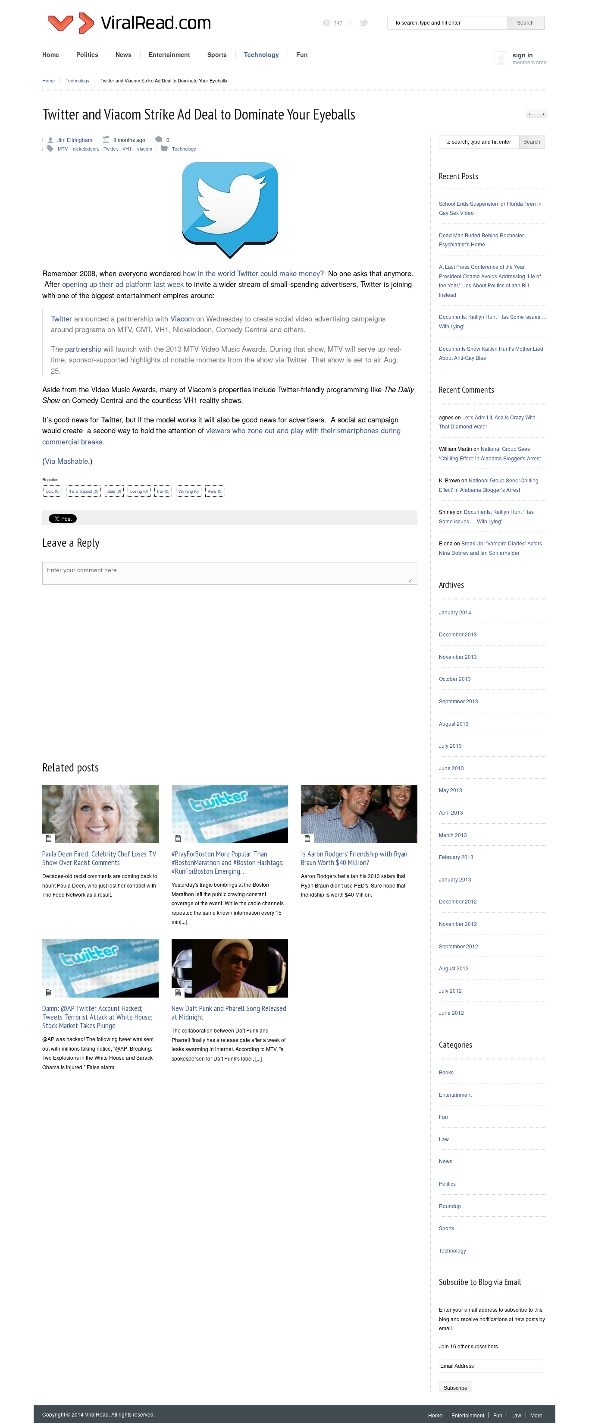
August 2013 (454, 723)
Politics (87, 54)
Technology (261, 54)
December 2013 (458, 634)
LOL (53, 491)
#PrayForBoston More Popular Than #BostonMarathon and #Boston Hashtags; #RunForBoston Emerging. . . (228, 862)
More (536, 1415)
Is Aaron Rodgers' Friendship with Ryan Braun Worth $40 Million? (354, 858)
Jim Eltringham (74, 139)
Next (541, 114)
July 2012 (450, 990)
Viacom (182, 318)
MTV (62, 148)
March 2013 (453, 834)
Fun (302, 54)
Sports (217, 54)
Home (50, 54)
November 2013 (458, 656)
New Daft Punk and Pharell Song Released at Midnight (229, 1012)
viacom (144, 148)
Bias (114, 491)
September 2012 (458, 946)
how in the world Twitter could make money (251, 273)
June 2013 (451, 767)
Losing (139, 491)
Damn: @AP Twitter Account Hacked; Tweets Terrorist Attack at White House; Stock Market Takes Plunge (97, 1016)
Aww (215, 491)
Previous (531, 114)
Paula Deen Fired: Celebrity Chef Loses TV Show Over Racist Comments (99, 858)
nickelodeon (85, 148)
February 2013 (456, 856)
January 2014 (455, 612)
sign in (530, 57)
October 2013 (455, 678)
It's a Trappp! (83, 491)
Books (446, 1072)
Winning (189, 491)
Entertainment (169, 54)
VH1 (127, 148)
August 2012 (454, 968)
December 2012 (458, 901)
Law (444, 1139)
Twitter (110, 148)
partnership (83, 348)
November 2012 (458, 923)
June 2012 (451, 1012)
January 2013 (455, 879)
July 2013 (450, 745)
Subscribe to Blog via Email (480, 1282)
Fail (163, 491)
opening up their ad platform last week (123, 284)
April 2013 (451, 812)
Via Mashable (66, 461)
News (124, 54)
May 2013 (450, 789)
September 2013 (458, 701)
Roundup (450, 1205)
